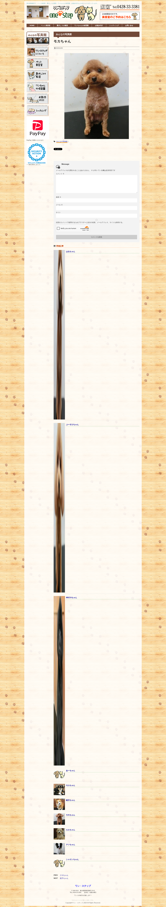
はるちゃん (70, 251)
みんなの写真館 (61, 141)
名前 (58, 197)
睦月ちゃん (70, 800)
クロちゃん (64, 875)
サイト (58, 212)
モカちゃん (70, 785)
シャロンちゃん (72, 859)
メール (59, 205)
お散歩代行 (99, 25)
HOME (32, 25)
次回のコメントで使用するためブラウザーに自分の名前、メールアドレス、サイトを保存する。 (90, 222)
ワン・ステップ (83, 886)
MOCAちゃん (71, 597)
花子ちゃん (64, 878)
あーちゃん (70, 771)
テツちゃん (70, 845)
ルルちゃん (70, 830)
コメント (60, 174)
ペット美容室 (45, 25)
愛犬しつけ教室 (62, 25)
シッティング (114, 25)
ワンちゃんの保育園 (81, 25)
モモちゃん (70, 815)
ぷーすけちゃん (72, 424)
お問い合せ (129, 25)
